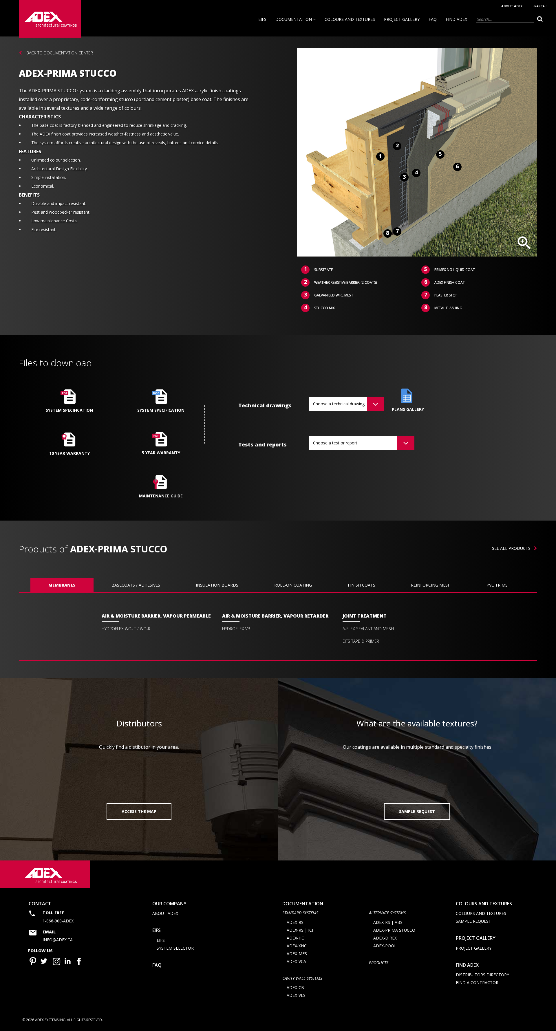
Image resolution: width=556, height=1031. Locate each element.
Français (540, 6)
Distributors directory (482, 974)
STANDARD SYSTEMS (300, 912)
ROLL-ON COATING (293, 585)
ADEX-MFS (297, 953)
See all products (513, 548)
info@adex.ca (58, 939)
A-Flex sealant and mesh (368, 629)
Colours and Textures (350, 19)
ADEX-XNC (297, 945)
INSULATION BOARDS (217, 585)
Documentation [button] (294, 19)
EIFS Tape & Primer (361, 641)
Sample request (473, 921)
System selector (175, 948)
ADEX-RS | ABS (388, 922)
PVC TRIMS (497, 585)
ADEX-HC (295, 938)
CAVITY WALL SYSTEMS (302, 978)
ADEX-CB (295, 987)
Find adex (467, 965)
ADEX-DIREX (385, 938)
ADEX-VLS (296, 995)
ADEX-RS (295, 922)
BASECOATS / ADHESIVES (135, 585)
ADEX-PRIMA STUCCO (394, 930)
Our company (169, 903)
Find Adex (456, 19)
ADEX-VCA (296, 961)
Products (378, 962)
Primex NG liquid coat (454, 269)
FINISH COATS (361, 585)
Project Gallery (402, 19)
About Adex (511, 6)
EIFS (262, 19)
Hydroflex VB (236, 629)
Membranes (62, 585)
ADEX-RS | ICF (300, 930)
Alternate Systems (387, 912)
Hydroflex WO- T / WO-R (126, 629)
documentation (302, 903)
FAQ (433, 19)
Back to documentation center (59, 53)
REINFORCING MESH (431, 585)
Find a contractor (477, 982)
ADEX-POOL (384, 945)
